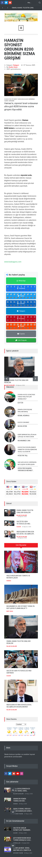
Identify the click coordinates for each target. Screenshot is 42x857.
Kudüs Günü (13, 67)
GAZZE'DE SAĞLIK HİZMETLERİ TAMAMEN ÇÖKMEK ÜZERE (21, 829)
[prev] (6, 378)
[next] (35, 378)
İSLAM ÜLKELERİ (9, 385)
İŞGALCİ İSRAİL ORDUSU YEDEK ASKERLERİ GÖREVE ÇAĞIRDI (23, 810)
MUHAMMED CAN (24, 441)
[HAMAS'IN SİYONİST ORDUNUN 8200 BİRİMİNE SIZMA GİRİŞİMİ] (21, 85)
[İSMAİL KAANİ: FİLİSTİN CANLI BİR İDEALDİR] (19, 367)
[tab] (21, 546)
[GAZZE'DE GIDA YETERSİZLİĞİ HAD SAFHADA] (21, 659)
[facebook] (2, 2)
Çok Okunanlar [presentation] (21, 545)
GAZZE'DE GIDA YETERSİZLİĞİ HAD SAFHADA (23, 523)
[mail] (10, 2)
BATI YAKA (9, 611)
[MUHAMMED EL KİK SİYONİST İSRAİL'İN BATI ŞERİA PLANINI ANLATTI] (21, 594)
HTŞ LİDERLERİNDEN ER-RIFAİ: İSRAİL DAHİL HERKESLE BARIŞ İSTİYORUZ (21, 790)
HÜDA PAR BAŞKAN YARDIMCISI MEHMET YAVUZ (25, 469)
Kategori (16, 65)
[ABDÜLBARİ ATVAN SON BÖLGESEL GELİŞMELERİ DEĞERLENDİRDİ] (21, 691)
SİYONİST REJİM (18, 813)
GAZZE (19, 526)
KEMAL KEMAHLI (23, 415)
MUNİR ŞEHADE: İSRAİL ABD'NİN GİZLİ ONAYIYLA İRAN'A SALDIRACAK (22, 849)
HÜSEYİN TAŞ (22, 455)
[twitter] (6, 2)
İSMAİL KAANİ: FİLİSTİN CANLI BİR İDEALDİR (16, 381)
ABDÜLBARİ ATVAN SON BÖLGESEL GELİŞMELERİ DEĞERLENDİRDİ (25, 533)
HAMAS (8, 580)
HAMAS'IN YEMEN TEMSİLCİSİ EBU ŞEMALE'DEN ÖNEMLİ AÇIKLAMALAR (20, 800)
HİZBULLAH (16, 843)
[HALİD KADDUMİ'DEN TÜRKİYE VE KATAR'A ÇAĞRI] (21, 562)
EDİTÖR (20, 403)
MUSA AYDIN (22, 426)
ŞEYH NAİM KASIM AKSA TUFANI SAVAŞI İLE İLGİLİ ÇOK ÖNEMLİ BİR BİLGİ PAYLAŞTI (22, 839)
